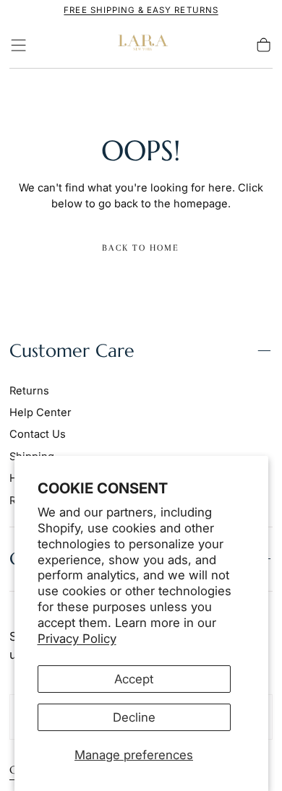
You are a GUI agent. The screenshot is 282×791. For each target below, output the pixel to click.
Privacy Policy (77, 638)
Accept (133, 679)
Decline (134, 717)
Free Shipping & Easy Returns (141, 10)
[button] (18, 45)
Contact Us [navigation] (37, 434)
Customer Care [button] (71, 351)
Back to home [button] (140, 248)
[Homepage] (141, 45)
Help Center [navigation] (40, 412)
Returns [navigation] (29, 390)
